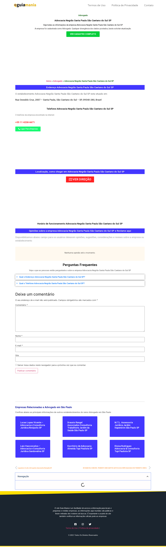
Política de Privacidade (125, 5)
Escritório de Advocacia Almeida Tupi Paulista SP (79, 447)
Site (17, 355)
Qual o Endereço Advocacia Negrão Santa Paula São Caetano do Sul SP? (52, 277)
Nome (18, 336)
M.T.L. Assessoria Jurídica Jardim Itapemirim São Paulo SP (127, 425)
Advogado (57, 81)
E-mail (19, 345)
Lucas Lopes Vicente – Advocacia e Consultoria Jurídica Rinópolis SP (32, 425)
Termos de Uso (96, 5)
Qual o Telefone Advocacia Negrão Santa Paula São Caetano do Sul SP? (52, 283)
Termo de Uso (72, 528)
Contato (148, 5)
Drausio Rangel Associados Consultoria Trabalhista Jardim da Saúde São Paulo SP (79, 426)
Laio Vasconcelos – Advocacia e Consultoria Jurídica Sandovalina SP (32, 449)
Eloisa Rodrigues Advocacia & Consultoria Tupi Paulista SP (127, 449)
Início (48, 81)
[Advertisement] (83, 56)
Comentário (21, 305)
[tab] (80, 277)
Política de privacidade (89, 528)
